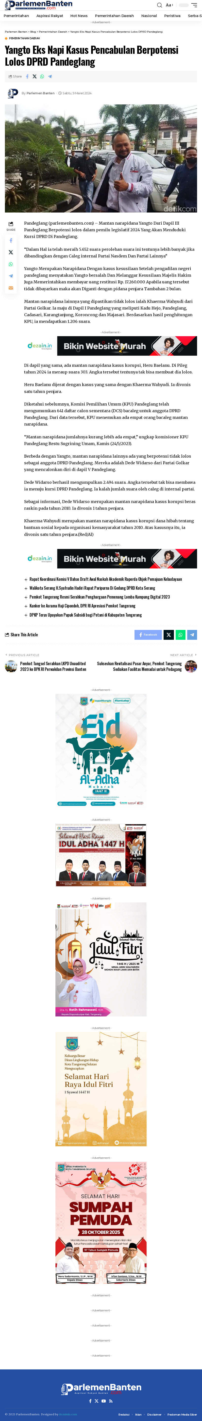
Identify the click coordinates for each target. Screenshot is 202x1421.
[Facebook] (90, 1401)
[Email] (11, 288)
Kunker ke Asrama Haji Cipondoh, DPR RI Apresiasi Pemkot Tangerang (82, 606)
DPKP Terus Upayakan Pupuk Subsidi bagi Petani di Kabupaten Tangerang (86, 615)
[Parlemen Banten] (38, 5)
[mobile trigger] (193, 5)
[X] (96, 1401)
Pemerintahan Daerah (24, 38)
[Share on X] (34, 76)
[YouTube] (103, 1401)
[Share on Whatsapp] (42, 76)
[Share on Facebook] (27, 76)
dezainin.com (68, 1414)
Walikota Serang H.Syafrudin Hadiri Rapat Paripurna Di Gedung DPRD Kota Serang (92, 588)
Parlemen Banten (41, 93)
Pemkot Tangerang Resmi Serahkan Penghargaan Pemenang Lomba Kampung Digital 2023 (100, 597)
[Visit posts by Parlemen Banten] (12, 93)
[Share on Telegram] (50, 76)
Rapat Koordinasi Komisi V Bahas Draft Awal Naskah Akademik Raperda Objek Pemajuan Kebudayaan (106, 579)
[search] (159, 5)
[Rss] (111, 1401)
